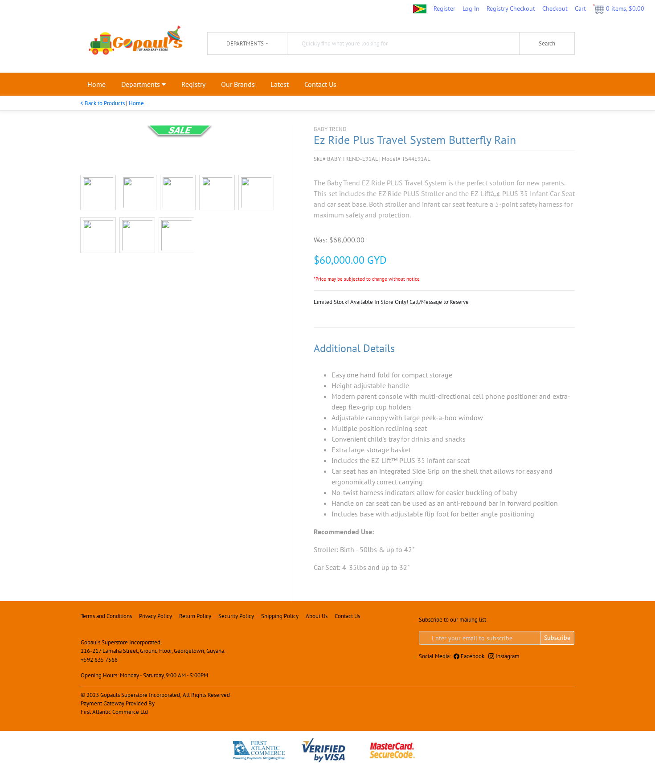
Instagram (507, 656)
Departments (141, 84)
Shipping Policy (280, 616)
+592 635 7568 (99, 660)
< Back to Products (102, 103)
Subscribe (557, 638)
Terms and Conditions (106, 616)
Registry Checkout (511, 8)
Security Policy (236, 616)
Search (547, 43)
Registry (193, 84)
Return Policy (195, 616)
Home (96, 84)
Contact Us (320, 84)
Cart (580, 8)
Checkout (555, 8)
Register (444, 8)
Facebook (471, 656)
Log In (471, 8)
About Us (317, 616)
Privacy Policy (155, 616)
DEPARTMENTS (245, 43)
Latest (279, 84)
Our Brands (238, 84)
